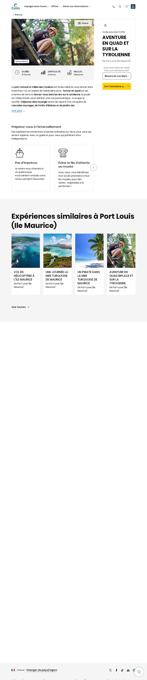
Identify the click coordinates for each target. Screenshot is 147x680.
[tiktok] (122, 670)
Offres (54, 6)
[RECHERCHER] (120, 6)
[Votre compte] (133, 6)
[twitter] (110, 670)
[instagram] (134, 670)
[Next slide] (93, 167)
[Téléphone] (113, 6)
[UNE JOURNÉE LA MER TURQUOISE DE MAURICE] (57, 264)
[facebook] (116, 670)
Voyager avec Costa (35, 6)
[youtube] (128, 670)
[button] (126, 6)
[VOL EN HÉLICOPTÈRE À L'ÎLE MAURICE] (25, 264)
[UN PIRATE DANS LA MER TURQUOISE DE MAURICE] (89, 264)
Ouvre (85, 23)
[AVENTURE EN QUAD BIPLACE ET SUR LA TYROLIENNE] (121, 264)
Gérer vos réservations (75, 6)
